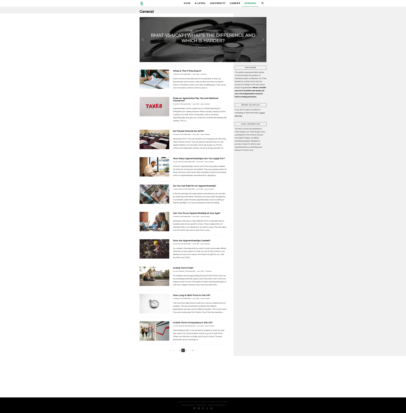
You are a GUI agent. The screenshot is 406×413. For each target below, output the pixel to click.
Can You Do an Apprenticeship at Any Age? (196, 213)
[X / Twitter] (199, 408)
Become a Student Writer (216, 405)
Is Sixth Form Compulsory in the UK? (193, 322)
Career (176, 161)
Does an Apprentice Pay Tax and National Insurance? (195, 99)
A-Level (176, 271)
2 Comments (208, 271)
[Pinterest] (211, 408)
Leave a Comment (205, 104)
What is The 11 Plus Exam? (187, 70)
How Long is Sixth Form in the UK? (192, 295)
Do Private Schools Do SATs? (188, 131)
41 (186, 350)
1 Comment (203, 74)
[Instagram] (207, 408)
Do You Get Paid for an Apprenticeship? (194, 185)
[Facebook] (194, 408)
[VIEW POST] (154, 79)
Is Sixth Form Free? (183, 268)
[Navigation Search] (262, 3)
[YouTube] (203, 408)
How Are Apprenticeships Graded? (192, 240)
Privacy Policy (201, 405)
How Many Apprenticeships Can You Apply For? (199, 158)
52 (193, 350)
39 (180, 350)
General (176, 74)
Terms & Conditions (187, 405)
